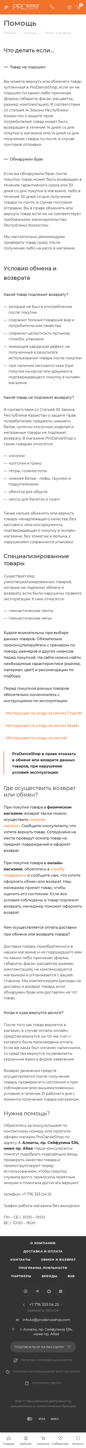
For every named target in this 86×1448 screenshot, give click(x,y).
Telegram (37, 1291)
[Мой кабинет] (69, 7)
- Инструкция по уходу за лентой (35, 738)
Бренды (49, 1276)
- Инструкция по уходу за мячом (35, 713)
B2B (71, 1276)
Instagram (26, 1291)
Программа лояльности (43, 1268)
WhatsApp (61, 1291)
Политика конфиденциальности (47, 1360)
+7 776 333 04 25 (44, 1305)
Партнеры (21, 1276)
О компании (43, 1243)
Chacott (74, 713)
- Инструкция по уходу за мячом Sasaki (41, 725)
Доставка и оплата (43, 1251)
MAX (49, 1291)
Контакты (20, 1259)
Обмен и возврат (58, 1259)
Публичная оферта (46, 1383)
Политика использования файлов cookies (46, 1371)
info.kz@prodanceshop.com (46, 1320)
